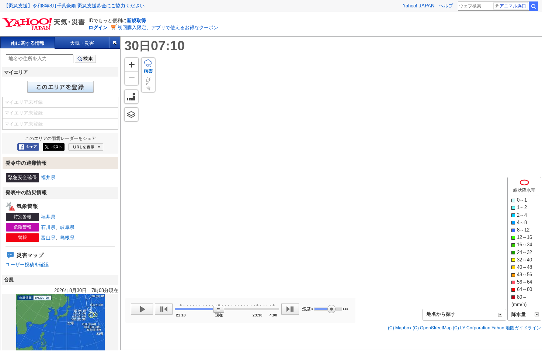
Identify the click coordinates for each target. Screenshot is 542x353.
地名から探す (441, 314)
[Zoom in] (131, 64)
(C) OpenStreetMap (432, 327)
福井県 (48, 177)
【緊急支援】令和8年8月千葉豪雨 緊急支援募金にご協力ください (74, 5)
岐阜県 (67, 227)
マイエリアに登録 (60, 87)
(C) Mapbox (399, 327)
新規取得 (136, 20)
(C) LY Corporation (471, 327)
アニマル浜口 (513, 5)
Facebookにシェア (28, 147)
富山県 (48, 237)
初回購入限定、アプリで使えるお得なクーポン (168, 27)
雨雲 (148, 70)
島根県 (67, 237)
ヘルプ (446, 5)
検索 (533, 6)
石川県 (48, 227)
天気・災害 (82, 43)
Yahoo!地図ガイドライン (516, 327)
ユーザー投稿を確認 (27, 264)
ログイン (98, 27)
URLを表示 (85, 147)
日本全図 (131, 96)
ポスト (54, 147)
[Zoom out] (131, 78)
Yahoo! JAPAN (418, 5)
